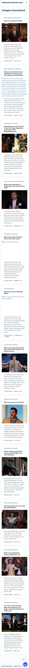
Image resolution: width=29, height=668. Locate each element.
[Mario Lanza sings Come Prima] (14, 414)
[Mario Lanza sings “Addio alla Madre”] (14, 305)
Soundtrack (18, 17)
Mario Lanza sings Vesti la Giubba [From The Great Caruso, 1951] (14, 186)
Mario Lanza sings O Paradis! (13, 21)
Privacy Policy (18, 666)
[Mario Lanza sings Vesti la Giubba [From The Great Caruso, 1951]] (14, 199)
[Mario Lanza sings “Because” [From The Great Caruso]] (14, 250)
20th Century (14, 123)
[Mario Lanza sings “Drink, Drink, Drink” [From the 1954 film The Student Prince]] (14, 363)
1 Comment (6, 336)
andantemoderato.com (12, 2)
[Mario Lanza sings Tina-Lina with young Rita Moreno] (14, 519)
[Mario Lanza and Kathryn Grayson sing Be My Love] (14, 566)
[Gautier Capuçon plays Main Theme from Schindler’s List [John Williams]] (14, 466)
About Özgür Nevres (7, 666)
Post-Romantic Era (12, 181)
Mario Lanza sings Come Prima (14, 402)
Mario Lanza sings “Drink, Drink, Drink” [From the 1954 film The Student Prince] (14, 349)
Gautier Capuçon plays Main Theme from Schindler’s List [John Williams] (13, 453)
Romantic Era (11, 17)
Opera (5, 17)
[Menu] (26, 2)
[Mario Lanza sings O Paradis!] (14, 32)
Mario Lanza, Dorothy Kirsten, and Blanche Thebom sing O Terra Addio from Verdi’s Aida (13, 73)
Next (23, 659)
